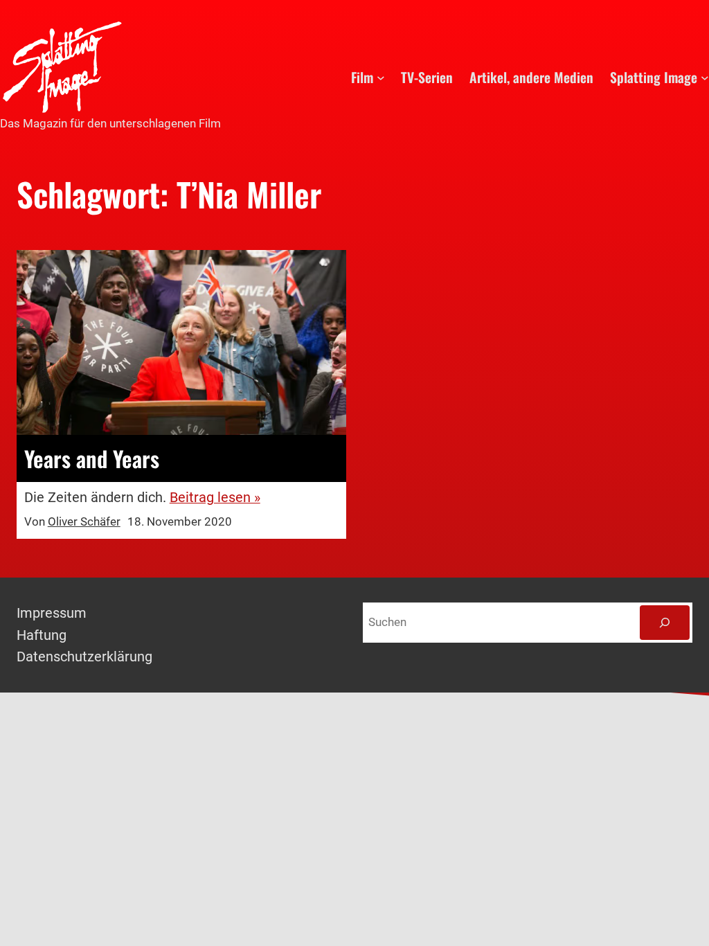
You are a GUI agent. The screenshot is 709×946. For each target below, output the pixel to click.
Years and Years (91, 458)
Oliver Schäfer (84, 521)
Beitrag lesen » (215, 498)
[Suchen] (665, 622)
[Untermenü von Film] (381, 77)
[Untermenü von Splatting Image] (705, 77)
